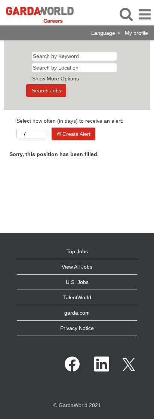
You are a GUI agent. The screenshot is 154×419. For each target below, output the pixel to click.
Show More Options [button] (55, 79)
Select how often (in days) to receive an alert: (69, 121)
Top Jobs (77, 251)
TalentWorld (77, 297)
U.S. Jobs (77, 282)
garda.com (77, 313)
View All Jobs (77, 267)
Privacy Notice (77, 328)
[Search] (126, 14)
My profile (136, 33)
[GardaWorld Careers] (37, 14)
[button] (144, 14)
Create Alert (75, 134)
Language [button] (104, 33)
